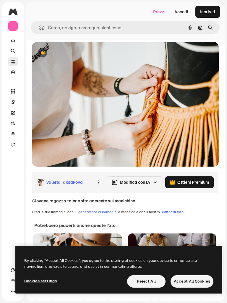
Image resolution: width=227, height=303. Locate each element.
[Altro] (13, 291)
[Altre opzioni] (99, 182)
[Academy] (13, 280)
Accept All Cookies (192, 281)
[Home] (13, 40)
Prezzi (159, 11)
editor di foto (173, 212)
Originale (70, 53)
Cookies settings (40, 280)
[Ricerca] (13, 51)
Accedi (181, 11)
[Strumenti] (13, 91)
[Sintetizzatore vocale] (13, 134)
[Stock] (13, 61)
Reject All (146, 281)
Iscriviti (207, 11)
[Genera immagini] (13, 112)
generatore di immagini (97, 212)
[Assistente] (13, 144)
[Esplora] (13, 72)
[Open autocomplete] (39, 27)
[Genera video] (13, 123)
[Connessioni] (13, 270)
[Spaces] (13, 102)
